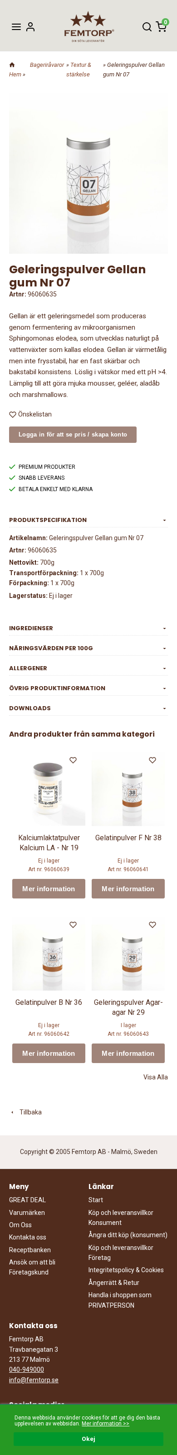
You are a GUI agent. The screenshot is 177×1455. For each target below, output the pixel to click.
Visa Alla (155, 1077)
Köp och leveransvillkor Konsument (120, 1217)
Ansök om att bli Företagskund (32, 1267)
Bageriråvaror (47, 64)
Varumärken (27, 1212)
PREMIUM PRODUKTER (47, 467)
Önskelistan (35, 414)
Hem (15, 74)
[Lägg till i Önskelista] (74, 762)
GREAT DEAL (27, 1200)
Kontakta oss (27, 1237)
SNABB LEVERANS (41, 478)
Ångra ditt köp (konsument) (127, 1235)
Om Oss (20, 1225)
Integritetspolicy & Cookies (126, 1270)
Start (95, 1200)
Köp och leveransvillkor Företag (120, 1252)
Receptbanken (30, 1250)
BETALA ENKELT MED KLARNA (56, 489)
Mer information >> (105, 1423)
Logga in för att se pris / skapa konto (73, 434)
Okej (88, 1438)
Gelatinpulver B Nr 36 (48, 1002)
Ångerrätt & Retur (113, 1282)
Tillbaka (28, 1112)
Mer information (48, 889)
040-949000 (26, 1369)
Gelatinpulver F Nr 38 (128, 837)
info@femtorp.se (34, 1380)
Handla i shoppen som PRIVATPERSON (120, 1300)
